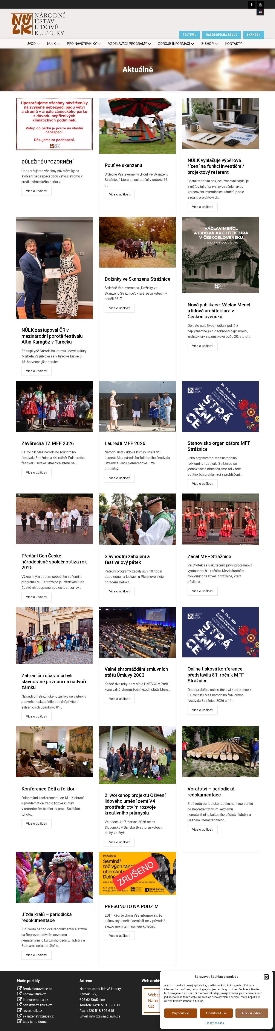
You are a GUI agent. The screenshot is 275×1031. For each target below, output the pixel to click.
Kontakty (233, 44)
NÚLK (51, 44)
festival (190, 34)
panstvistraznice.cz (37, 1005)
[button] (266, 977)
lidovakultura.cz (34, 994)
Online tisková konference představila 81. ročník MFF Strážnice (216, 674)
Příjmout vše (181, 1013)
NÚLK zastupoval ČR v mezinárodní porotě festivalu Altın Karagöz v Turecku (52, 336)
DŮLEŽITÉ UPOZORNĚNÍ (47, 162)
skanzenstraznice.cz (38, 1016)
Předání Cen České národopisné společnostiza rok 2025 (54, 561)
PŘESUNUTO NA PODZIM (132, 906)
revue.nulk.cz (32, 1011)
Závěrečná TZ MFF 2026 (47, 443)
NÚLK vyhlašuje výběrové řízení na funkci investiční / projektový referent (216, 166)
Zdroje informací (174, 44)
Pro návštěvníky (82, 44)
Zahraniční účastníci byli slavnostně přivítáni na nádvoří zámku (53, 681)
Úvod (31, 44)
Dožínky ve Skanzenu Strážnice (137, 279)
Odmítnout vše (216, 1013)
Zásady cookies (214, 1023)
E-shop (207, 44)
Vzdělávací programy (127, 44)
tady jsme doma (35, 1022)
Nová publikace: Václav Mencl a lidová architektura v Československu (219, 310)
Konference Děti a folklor (48, 789)
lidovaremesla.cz (35, 1000)
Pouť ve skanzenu (123, 165)
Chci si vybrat (251, 1013)
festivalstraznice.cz (37, 989)
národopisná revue (221, 34)
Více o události (36, 191)
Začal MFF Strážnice (209, 556)
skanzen (254, 34)
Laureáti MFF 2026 (125, 443)
